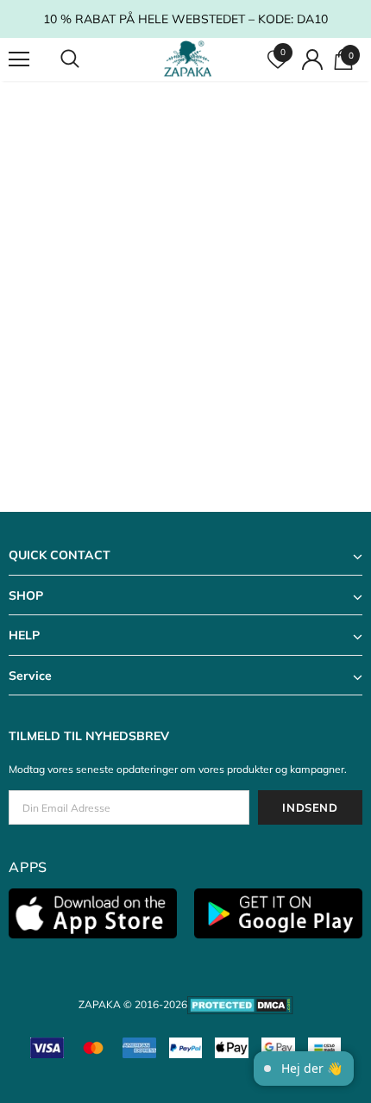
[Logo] (187, 59)
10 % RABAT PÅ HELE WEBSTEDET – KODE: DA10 (185, 19)
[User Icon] (312, 59)
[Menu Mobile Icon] (19, 59)
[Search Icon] (86, 59)
